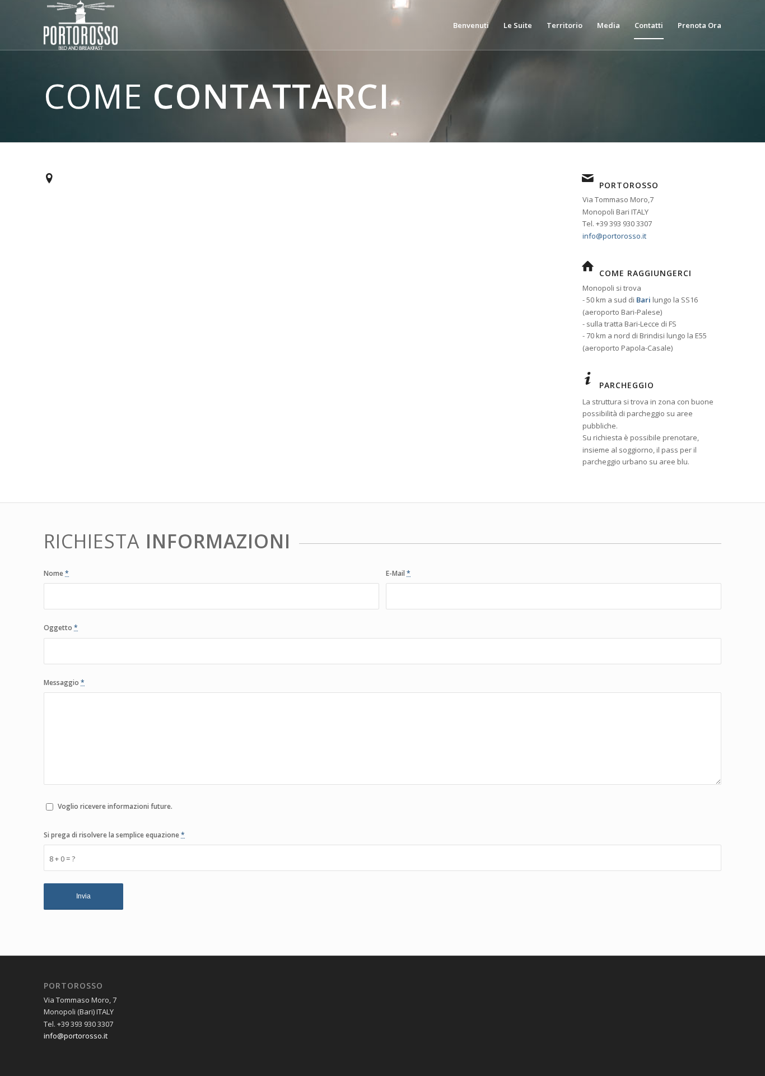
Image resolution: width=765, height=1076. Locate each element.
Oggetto (61, 627)
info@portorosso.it (614, 236)
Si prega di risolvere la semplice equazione (114, 835)
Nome (56, 573)
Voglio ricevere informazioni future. (115, 806)
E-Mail (398, 573)
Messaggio (64, 682)
